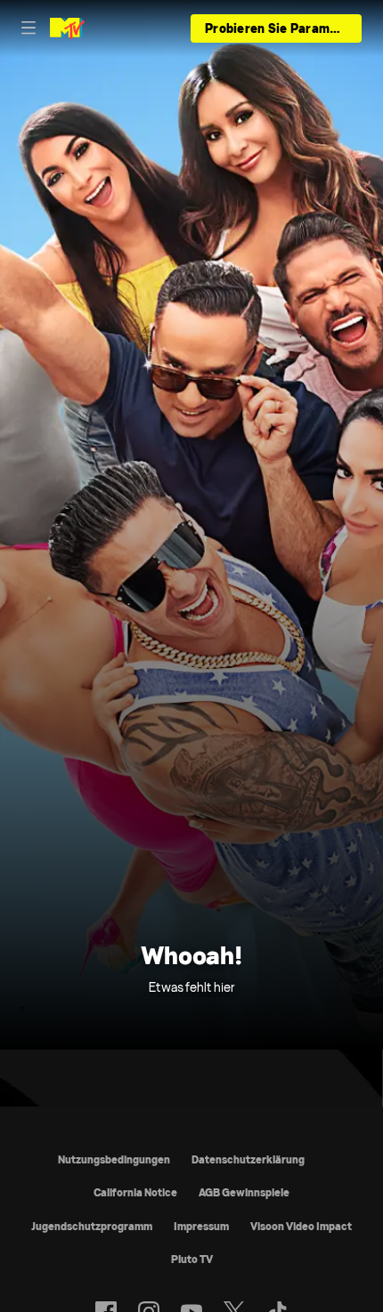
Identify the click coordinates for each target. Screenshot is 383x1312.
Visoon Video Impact (301, 1226)
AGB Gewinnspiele (244, 1192)
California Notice (135, 1192)
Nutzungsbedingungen (114, 1159)
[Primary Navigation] (28, 28)
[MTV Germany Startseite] (67, 28)
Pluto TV (192, 1259)
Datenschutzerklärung (248, 1159)
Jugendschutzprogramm (91, 1226)
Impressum (201, 1226)
